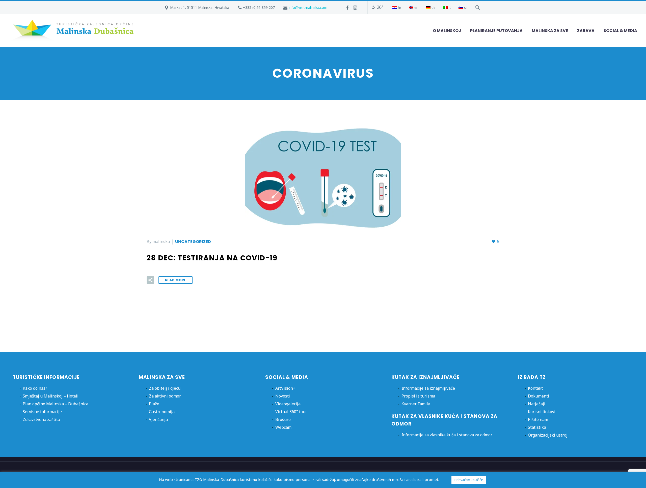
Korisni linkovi (541, 411)
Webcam (283, 427)
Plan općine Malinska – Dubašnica (55, 404)
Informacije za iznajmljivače (428, 388)
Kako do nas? (35, 388)
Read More (175, 280)
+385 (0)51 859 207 (259, 7)
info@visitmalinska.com (308, 7)
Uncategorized (193, 242)
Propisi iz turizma (418, 396)
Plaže (154, 404)
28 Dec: (212, 258)
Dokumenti (538, 396)
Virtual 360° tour (291, 411)
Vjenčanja (158, 419)
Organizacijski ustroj (548, 435)
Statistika (537, 427)
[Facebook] (347, 8)
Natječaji (536, 404)
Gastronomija (162, 411)
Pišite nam (538, 419)
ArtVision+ (285, 388)
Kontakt (535, 388)
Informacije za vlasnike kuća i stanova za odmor (446, 435)
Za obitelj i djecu (164, 388)
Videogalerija (288, 404)
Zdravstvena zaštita (41, 419)
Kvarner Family (415, 404)
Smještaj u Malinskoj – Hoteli (50, 396)
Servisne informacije (42, 411)
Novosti (282, 396)
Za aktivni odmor (165, 396)
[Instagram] (355, 8)
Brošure (283, 419)
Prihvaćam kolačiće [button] (468, 479)
